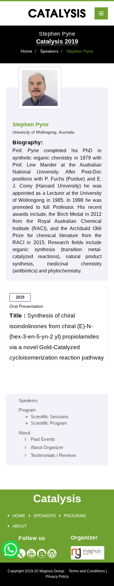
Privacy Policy (57, 576)
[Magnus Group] (87, 552)
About (24, 432)
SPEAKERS (44, 515)
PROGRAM (75, 515)
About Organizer (47, 447)
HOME (18, 515)
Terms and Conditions (87, 571)
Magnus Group (52, 571)
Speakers (49, 51)
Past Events (43, 439)
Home (26, 51)
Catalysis (57, 498)
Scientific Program (49, 423)
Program (27, 409)
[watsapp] (11, 549)
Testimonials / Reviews (53, 455)
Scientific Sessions (49, 416)
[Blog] (41, 553)
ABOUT (19, 526)
